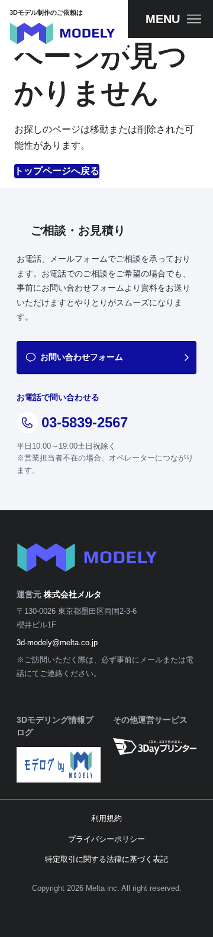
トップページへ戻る (56, 171)
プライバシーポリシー (106, 839)
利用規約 (106, 818)
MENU (163, 18)
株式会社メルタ (73, 594)
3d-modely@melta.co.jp (57, 642)
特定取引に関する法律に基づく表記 (106, 859)
